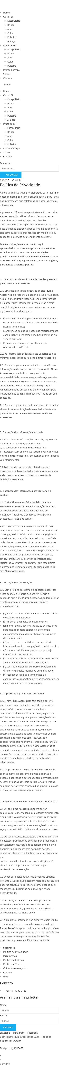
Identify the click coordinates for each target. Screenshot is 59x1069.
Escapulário (13, 20)
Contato (7, 78)
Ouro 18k (8, 16)
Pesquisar (5, 163)
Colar (10, 33)
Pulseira (11, 37)
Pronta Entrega (11, 69)
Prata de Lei (9, 45)
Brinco (10, 24)
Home (6, 12)
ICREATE (18, 1048)
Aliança (11, 41)
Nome (3, 1004)
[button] (29, 84)
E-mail (3, 1015)
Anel (9, 29)
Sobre (6, 73)
